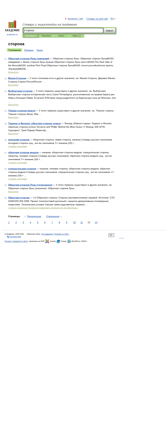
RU (112, 19)
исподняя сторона (18, 139)
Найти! (109, 30)
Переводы (46, 36)
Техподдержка (47, 234)
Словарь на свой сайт (97, 19)
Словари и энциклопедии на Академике (49, 24)
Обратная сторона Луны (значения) (28, 58)
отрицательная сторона (22, 168)
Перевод (28, 50)
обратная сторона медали (23, 152)
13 (96, 222)
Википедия (13, 72)
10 (74, 222)
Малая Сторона (17, 78)
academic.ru (12, 34)
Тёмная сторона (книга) (21, 110)
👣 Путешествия (14, 237)
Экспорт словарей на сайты (16, 241)
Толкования (30, 36)
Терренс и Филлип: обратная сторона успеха (34, 123)
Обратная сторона (19, 197)
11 (81, 222)
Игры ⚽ (77, 36)
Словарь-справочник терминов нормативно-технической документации (43, 208)
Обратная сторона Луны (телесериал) (30, 185)
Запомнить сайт (75, 19)
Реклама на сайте (61, 234)
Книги (61, 36)
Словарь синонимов (17, 146)
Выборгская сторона (20, 91)
